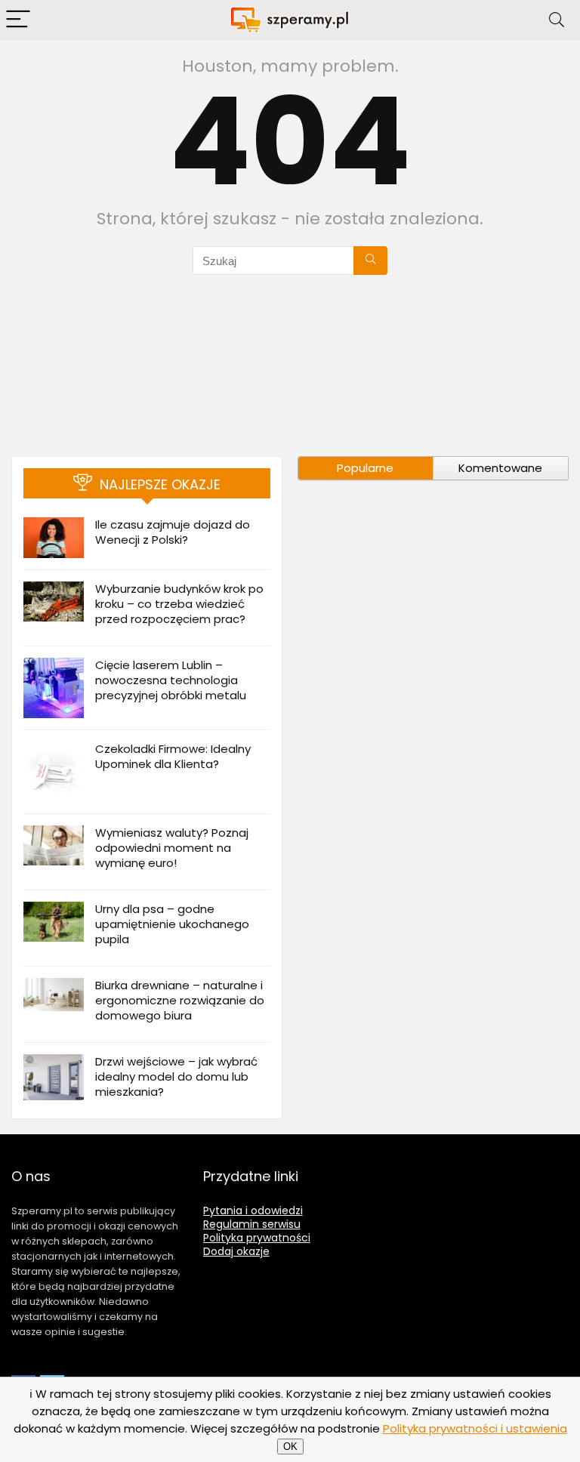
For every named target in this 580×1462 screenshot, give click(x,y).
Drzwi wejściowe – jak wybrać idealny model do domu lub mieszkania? (176, 1076)
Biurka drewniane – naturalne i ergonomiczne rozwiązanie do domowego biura (179, 1000)
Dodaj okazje (236, 1251)
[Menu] (18, 20)
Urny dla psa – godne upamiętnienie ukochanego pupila (172, 924)
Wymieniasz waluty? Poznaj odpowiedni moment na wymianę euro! (171, 848)
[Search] (556, 20)
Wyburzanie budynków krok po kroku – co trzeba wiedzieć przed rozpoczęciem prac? (179, 604)
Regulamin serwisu (252, 1224)
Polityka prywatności (256, 1237)
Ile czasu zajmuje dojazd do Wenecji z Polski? (172, 532)
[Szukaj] (370, 260)
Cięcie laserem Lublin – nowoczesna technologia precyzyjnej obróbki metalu (170, 680)
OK (290, 1446)
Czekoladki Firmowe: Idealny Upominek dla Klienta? (173, 756)
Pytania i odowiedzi (253, 1210)
